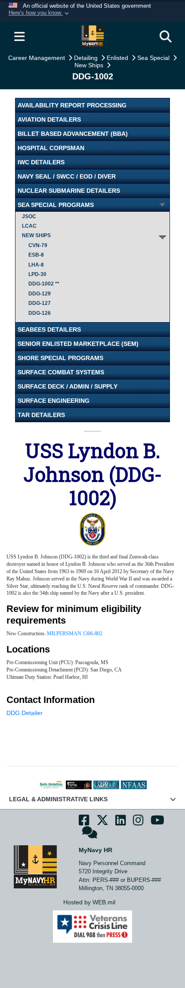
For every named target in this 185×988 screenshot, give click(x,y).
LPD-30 (37, 274)
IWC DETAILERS (41, 162)
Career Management (37, 57)
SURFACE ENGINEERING (53, 400)
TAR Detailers (41, 414)
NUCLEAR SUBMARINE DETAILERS (69, 190)
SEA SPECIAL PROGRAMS (56, 204)
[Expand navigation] (19, 37)
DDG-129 (39, 294)
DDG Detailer (24, 712)
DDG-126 (39, 313)
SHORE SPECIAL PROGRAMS (60, 357)
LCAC (29, 226)
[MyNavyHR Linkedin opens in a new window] (120, 822)
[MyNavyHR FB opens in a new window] (84, 822)
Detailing (86, 57)
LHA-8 (36, 265)
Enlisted (118, 57)
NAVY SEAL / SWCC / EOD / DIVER (67, 176)
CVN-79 (37, 245)
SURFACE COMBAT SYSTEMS (61, 372)
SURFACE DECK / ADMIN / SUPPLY (67, 386)
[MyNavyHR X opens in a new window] (102, 822)
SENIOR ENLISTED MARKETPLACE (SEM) (78, 343)
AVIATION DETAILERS (49, 119)
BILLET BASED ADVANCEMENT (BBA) (73, 133)
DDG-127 (39, 303)
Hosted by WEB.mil (89, 902)
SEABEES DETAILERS (49, 329)
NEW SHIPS (36, 235)
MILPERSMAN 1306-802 (74, 633)
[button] (40, 13)
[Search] (165, 37)
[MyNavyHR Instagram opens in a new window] (138, 822)
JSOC (29, 216)
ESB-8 (36, 255)
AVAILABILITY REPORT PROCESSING (72, 105)
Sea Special (154, 57)
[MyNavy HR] (35, 866)
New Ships (89, 65)
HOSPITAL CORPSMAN (51, 147)
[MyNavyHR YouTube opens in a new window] (157, 822)
